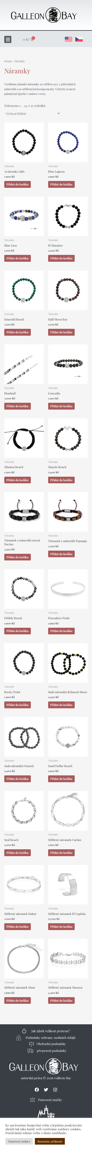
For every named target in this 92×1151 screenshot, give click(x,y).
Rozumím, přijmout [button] (49, 1141)
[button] (7, 39)
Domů (8, 61)
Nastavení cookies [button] (19, 1141)
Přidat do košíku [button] (17, 184)
